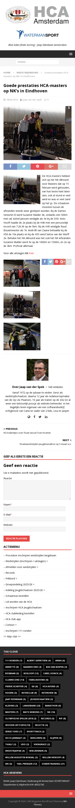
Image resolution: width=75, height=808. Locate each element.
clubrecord (14, 679)
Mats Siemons (33, 712)
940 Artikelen (55, 387)
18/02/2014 (12, 99)
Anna (60, 660)
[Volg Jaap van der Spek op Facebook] (33, 416)
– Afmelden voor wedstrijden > (20, 567)
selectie (41, 725)
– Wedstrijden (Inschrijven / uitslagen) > (25, 561)
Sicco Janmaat (15, 737)
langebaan (31, 705)
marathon (53, 705)
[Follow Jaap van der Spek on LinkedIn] (44, 416)
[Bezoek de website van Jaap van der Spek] (29, 416)
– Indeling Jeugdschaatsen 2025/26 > (24, 590)
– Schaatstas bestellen (16, 595)
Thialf (10, 744)
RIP (62, 718)
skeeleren (37, 737)
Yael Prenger (27, 763)
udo (25, 744)
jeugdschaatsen (41, 699)
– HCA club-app (12, 619)
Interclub (29, 692)
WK (8, 763)
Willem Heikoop (53, 757)
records (47, 718)
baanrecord (32, 666)
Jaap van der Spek (32, 99)
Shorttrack (35, 731)
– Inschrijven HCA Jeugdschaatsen (22, 607)
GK (35, 686)
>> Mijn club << (12, 636)
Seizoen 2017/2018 (17, 725)
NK (51, 712)
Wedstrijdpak (15, 750)
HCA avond (51, 686)
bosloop (31, 673)
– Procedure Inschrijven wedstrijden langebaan (29, 555)
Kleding (11, 705)
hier (31, 253)
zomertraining (53, 763)
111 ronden (13, 660)
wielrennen (38, 750)
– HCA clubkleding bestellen (18, 613)
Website (8, 524)
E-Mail (6, 514)
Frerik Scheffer (16, 686)
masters (11, 712)
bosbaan (12, 673)
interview (49, 692)
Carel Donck (52, 673)
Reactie (7, 478)
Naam (6, 504)
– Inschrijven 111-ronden (17, 630)
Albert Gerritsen (39, 660)
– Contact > (10, 624)
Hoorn (11, 692)
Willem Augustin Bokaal (21, 757)
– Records (9, 572)
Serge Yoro (13, 731)
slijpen (56, 737)
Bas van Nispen (56, 666)
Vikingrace (42, 744)
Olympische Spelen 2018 (20, 718)
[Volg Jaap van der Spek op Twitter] (39, 416)
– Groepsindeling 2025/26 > (18, 584)
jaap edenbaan (15, 699)
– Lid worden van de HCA (17, 601)
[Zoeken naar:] (37, 61)
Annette (12, 666)
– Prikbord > (10, 578)
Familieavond (38, 679)
